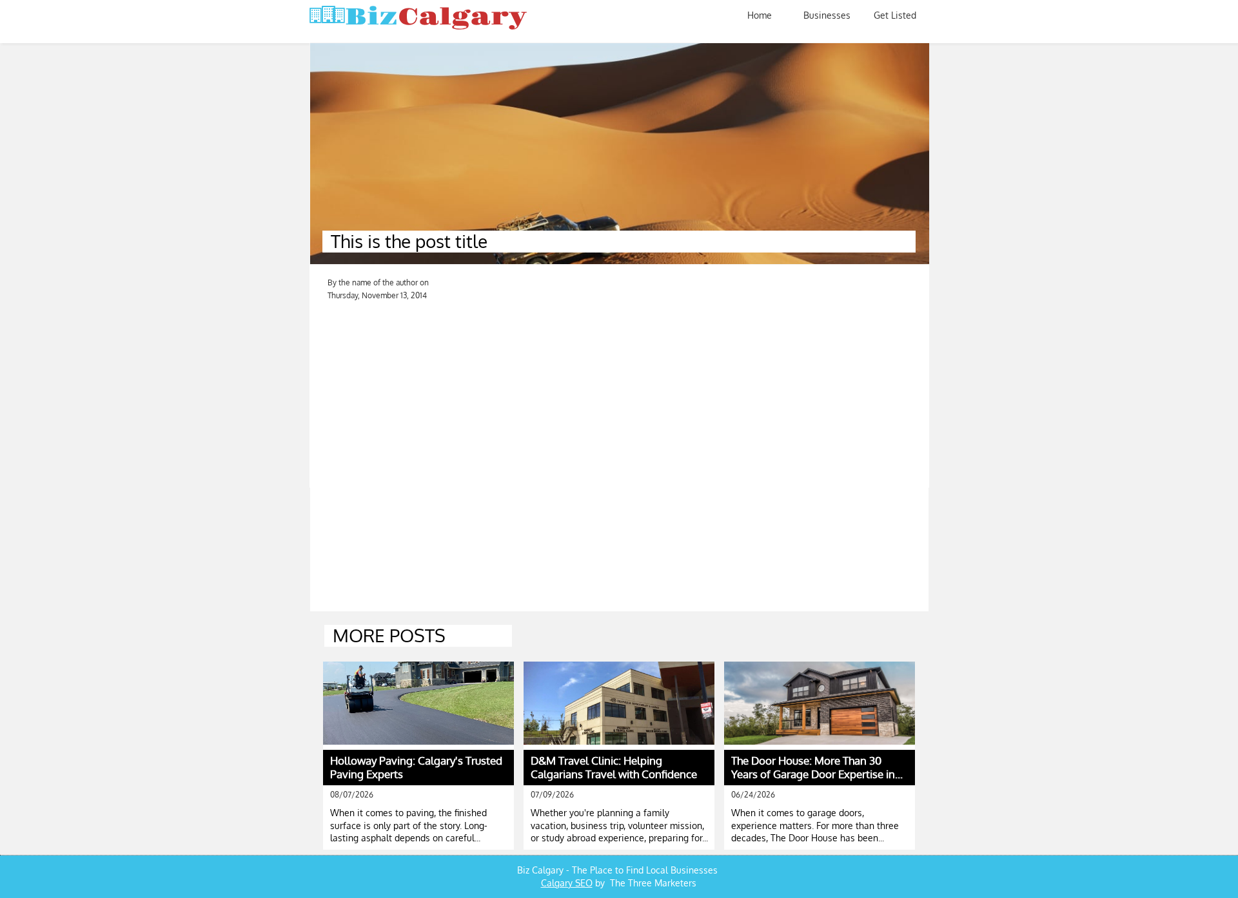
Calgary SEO (567, 882)
